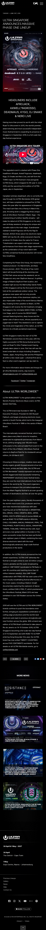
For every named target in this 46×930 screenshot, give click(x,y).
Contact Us (7, 890)
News (5, 884)
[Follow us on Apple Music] (23, 909)
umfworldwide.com (29, 374)
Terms (27, 921)
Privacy (19, 921)
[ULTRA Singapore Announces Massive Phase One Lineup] (23, 91)
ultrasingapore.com (10, 374)
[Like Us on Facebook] (9, 901)
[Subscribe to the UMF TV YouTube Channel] (25, 901)
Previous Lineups (9, 878)
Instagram (31, 381)
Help (5, 887)
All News (15, 659)
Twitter (23, 381)
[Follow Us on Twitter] (19, 901)
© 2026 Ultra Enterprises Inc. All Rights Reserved (23, 917)
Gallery (5, 881)
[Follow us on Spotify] (36, 901)
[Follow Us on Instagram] (14, 901)
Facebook (15, 381)
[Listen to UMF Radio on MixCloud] (31, 901)
